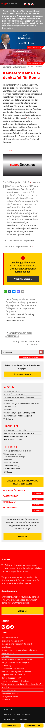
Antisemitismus (10, 406)
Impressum (23, 719)
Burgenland (11, 311)
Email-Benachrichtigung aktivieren (22, 302)
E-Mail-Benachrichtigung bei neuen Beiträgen (22, 482)
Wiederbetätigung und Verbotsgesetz (19, 413)
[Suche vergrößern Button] (41, 352)
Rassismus (8, 409)
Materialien (22, 503)
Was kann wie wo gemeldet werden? (19, 433)
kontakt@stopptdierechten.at (15, 571)
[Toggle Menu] (42, 4)
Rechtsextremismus (12, 391)
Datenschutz (9, 719)
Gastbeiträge (22, 497)
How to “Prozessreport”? (13, 439)
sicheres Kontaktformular (14, 568)
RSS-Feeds (8, 472)
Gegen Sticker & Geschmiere (15, 436)
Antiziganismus (27, 308)
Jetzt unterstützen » (22, 374)
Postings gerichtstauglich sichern (17, 451)
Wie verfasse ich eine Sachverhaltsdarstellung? (14, 455)
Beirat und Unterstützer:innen (17, 714)
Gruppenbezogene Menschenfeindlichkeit (21, 403)
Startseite (7, 67)
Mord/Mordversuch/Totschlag (20, 314)
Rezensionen (22, 508)
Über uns (8, 709)
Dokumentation (19, 67)
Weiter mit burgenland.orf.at (17, 246)
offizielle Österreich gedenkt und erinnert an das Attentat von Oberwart (22, 115)
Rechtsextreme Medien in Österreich (19, 397)
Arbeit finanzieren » (23, 279)
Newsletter (8, 459)
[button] (5, 291)
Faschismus (8, 400)
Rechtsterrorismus (15, 320)
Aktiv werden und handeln (15, 430)
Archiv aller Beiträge (12, 465)
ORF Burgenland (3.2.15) (18, 182)
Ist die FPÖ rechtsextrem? (14, 394)
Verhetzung (8, 419)
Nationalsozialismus (15, 317)
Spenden (22, 536)
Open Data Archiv (11, 462)
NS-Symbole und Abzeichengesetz (18, 416)
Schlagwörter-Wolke (12, 469)
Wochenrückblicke (22, 492)
